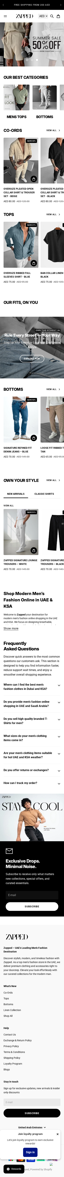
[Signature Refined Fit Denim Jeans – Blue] (21, 420)
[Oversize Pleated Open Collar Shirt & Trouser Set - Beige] (21, 161)
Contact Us (10, 1034)
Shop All (8, 1015)
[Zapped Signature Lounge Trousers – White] (21, 532)
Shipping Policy (12, 1057)
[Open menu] (5, 16)
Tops (6, 998)
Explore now (32, 358)
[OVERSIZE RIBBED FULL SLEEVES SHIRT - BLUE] (21, 245)
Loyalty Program (13, 1063)
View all (51, 130)
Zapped (25, 1169)
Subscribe (32, 906)
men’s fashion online (24, 618)
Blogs (7, 1069)
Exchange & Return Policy (18, 1040)
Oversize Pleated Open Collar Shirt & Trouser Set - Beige (19, 192)
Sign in (30, 1152)
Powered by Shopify (41, 1169)
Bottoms (8, 1004)
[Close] (57, 1134)
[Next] (61, 5)
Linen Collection (12, 1010)
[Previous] (3, 5)
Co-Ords (8, 992)
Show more (11, 628)
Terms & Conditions (14, 1052)
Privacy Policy (11, 1046)
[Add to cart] (34, 179)
